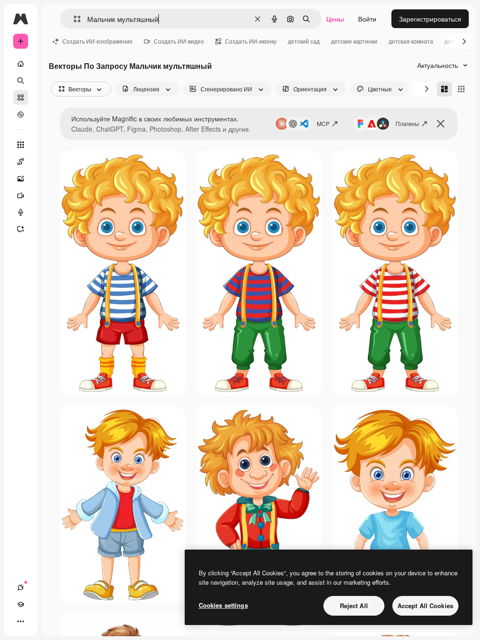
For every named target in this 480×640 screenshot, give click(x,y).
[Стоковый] (20, 97)
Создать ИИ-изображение (97, 41)
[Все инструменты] (20, 144)
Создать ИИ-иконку (251, 41)
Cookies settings (223, 605)
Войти (367, 18)
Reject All (354, 605)
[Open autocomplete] (73, 18)
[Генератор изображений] (20, 178)
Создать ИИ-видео (179, 41)
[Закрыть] (440, 123)
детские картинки (354, 41)
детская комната (411, 41)
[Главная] (20, 63)
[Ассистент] (20, 229)
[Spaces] (20, 161)
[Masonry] (444, 89)
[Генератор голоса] (20, 212)
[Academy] (20, 604)
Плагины (407, 123)
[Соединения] (20, 587)
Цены (335, 18)
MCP (323, 123)
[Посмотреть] (20, 114)
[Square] (461, 89)
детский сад (304, 41)
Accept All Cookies (425, 605)
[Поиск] (20, 80)
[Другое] (20, 621)
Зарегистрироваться (430, 18)
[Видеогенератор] (20, 195)
